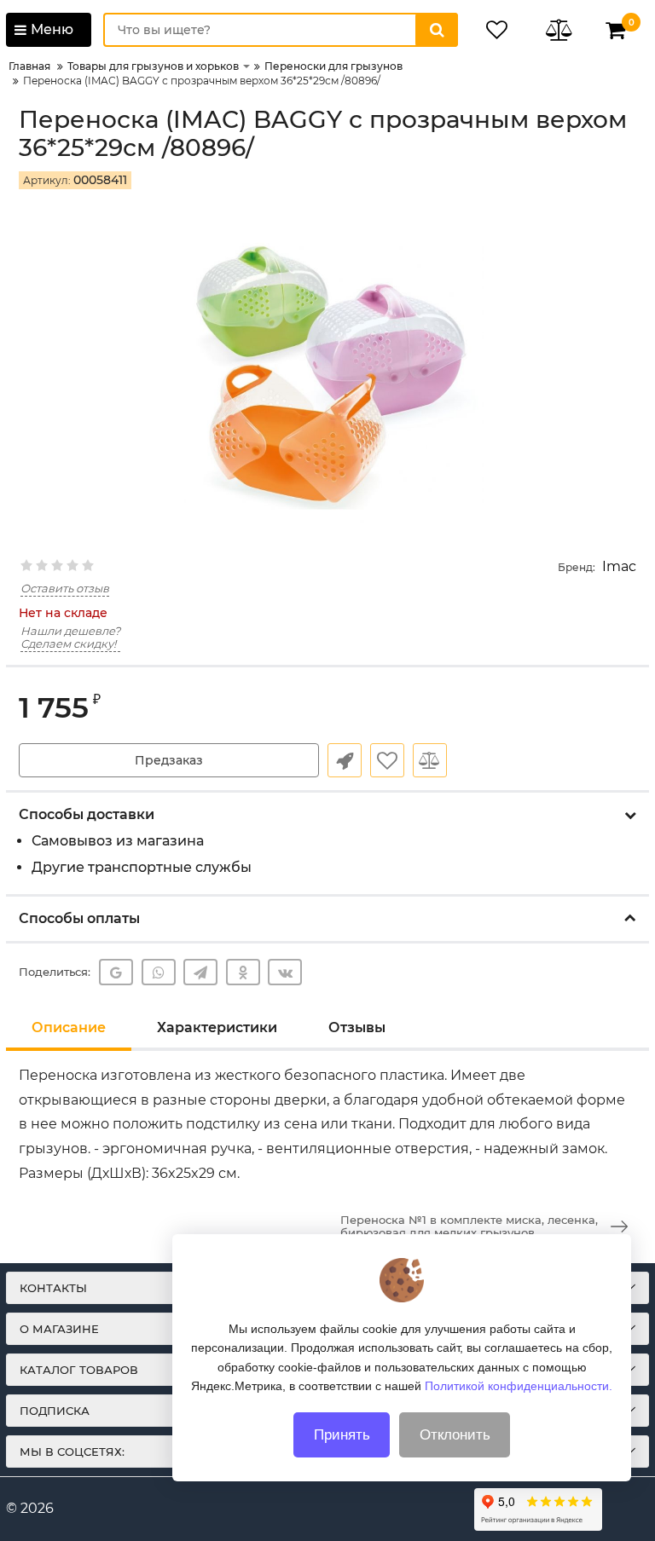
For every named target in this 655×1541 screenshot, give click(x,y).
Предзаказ (169, 760)
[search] (436, 30)
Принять (342, 1435)
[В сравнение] (430, 760)
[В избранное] (387, 760)
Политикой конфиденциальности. (518, 1386)
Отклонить (455, 1435)
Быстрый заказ (345, 760)
